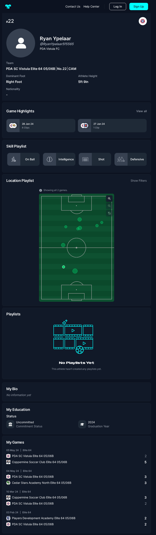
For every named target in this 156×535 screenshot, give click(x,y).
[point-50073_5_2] (65, 226)
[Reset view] (109, 213)
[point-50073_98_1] (96, 225)
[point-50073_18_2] (79, 219)
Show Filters (139, 180)
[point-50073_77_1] (63, 245)
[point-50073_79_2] (77, 228)
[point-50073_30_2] (80, 228)
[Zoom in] (109, 198)
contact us (72, 6)
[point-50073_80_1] (101, 222)
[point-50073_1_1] (63, 266)
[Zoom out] (109, 206)
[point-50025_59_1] (75, 271)
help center (91, 6)
